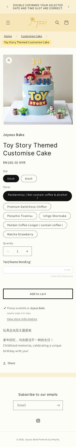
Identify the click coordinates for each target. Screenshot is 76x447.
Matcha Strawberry (20, 234)
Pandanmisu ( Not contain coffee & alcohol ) (37, 196)
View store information (22, 319)
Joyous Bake (31, 439)
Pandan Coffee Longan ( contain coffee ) (35, 225)
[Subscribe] (58, 405)
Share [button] (11, 363)
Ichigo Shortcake (54, 216)
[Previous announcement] (7, 6)
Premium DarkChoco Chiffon (27, 207)
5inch (11, 178)
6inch (29, 178)
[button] (8, 22)
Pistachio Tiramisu (20, 216)
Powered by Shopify (49, 439)
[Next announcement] (68, 6)
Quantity (8, 243)
